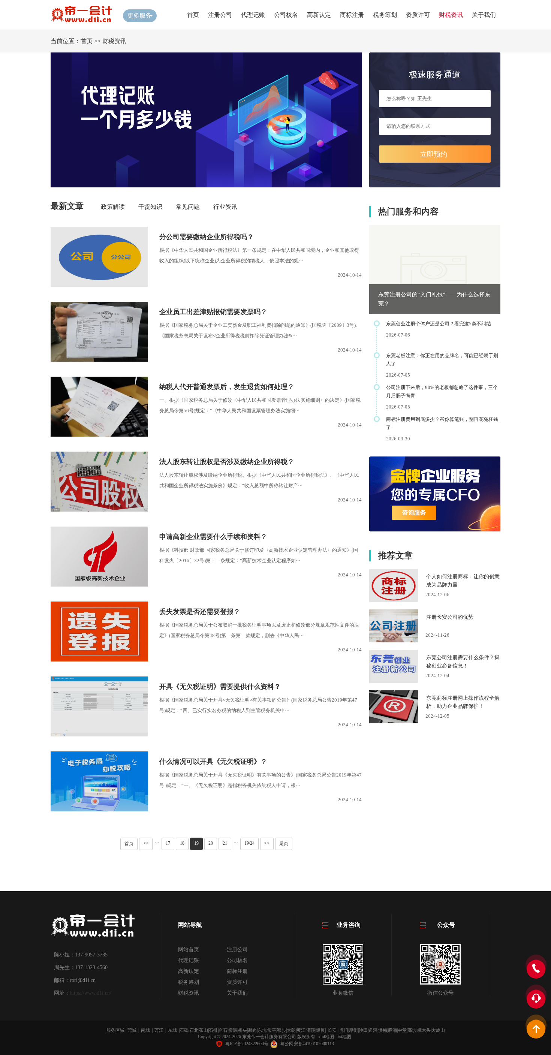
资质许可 (418, 15)
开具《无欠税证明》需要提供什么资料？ (220, 686)
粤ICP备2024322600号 (246, 1043)
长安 (332, 1030)
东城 (172, 1030)
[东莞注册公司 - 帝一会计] (81, 20)
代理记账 (253, 15)
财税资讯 (451, 15)
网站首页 (188, 949)
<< (145, 843)
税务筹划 (385, 15)
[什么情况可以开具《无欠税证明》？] (99, 809)
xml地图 (326, 1036)
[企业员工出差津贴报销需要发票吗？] (104, 359)
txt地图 (344, 1036)
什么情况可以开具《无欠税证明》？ (213, 761)
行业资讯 (225, 207)
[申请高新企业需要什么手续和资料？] (99, 584)
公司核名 (286, 15)
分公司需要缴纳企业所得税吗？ (206, 237)
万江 (158, 1030)
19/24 (249, 843)
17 (168, 843)
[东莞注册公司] (93, 937)
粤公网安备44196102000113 (307, 1043)
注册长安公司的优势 (449, 617)
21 (225, 843)
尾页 (283, 843)
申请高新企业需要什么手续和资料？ (213, 536)
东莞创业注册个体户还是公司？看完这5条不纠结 (438, 323)
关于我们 (484, 15)
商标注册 (352, 15)
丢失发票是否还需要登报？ (199, 611)
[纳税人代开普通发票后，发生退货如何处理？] (99, 434)
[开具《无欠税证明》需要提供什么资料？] (113, 734)
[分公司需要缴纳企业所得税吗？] (99, 284)
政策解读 (113, 207)
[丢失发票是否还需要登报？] (99, 659)
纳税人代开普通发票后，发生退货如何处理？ (226, 387)
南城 (145, 1030)
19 (196, 843)
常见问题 (188, 207)
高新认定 (319, 15)
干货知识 (150, 207)
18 (182, 843)
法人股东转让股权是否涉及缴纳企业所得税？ (226, 461)
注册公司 (220, 15)
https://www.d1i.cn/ (90, 993)
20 (210, 843)
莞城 (131, 1030)
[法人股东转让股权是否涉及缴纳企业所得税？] (99, 509)
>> (267, 843)
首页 (193, 15)
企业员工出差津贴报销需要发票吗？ (213, 312)
